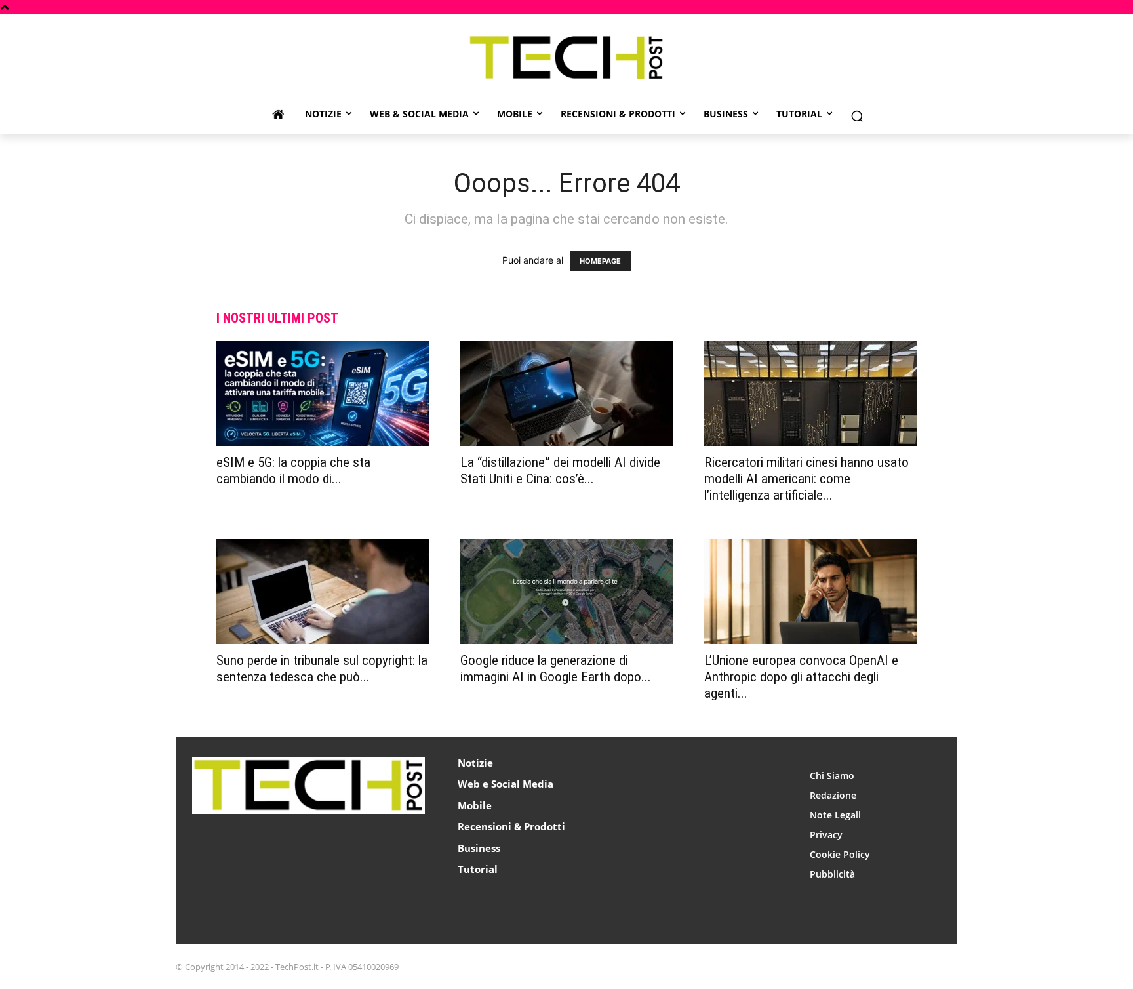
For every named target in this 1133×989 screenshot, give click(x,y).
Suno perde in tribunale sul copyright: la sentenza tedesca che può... (321, 669)
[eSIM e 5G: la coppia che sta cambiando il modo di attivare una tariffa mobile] (322, 393)
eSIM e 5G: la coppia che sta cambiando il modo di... (293, 470)
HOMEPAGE (600, 261)
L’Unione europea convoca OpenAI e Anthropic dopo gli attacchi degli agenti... (801, 677)
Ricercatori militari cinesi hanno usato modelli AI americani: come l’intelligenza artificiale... (806, 478)
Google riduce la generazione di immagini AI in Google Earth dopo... (555, 669)
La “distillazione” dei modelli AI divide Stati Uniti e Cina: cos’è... (560, 470)
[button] (857, 116)
